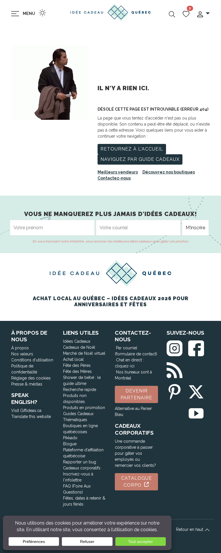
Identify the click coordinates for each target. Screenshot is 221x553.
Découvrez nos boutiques (168, 172)
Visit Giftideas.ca (26, 410)
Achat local (73, 359)
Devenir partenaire (136, 394)
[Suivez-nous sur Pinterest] (174, 391)
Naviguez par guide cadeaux (140, 159)
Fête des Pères (77, 365)
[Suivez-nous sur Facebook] (196, 347)
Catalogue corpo (136, 481)
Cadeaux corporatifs (81, 468)
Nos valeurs (22, 354)
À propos (20, 348)
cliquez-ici (124, 366)
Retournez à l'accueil (131, 149)
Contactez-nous (114, 178)
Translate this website (31, 416)
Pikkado (70, 438)
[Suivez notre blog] (174, 369)
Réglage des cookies (31, 378)
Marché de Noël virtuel (84, 353)
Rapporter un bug (79, 462)
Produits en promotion (84, 407)
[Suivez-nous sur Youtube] (196, 412)
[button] (203, 13)
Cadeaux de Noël (79, 347)
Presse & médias (26, 384)
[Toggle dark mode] (42, 13)
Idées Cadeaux (76, 341)
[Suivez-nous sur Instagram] (174, 347)
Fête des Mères (77, 371)
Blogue (70, 444)
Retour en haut (190, 529)
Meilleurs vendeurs (118, 172)
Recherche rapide (79, 389)
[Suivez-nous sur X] (196, 391)
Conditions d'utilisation (32, 360)
